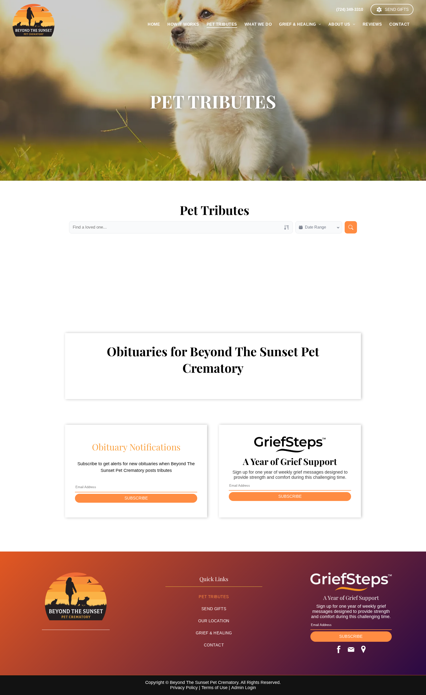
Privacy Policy (184, 687)
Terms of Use (214, 687)
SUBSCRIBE (136, 498)
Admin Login (243, 687)
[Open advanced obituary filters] (286, 227)
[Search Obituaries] (351, 227)
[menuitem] (154, 24)
